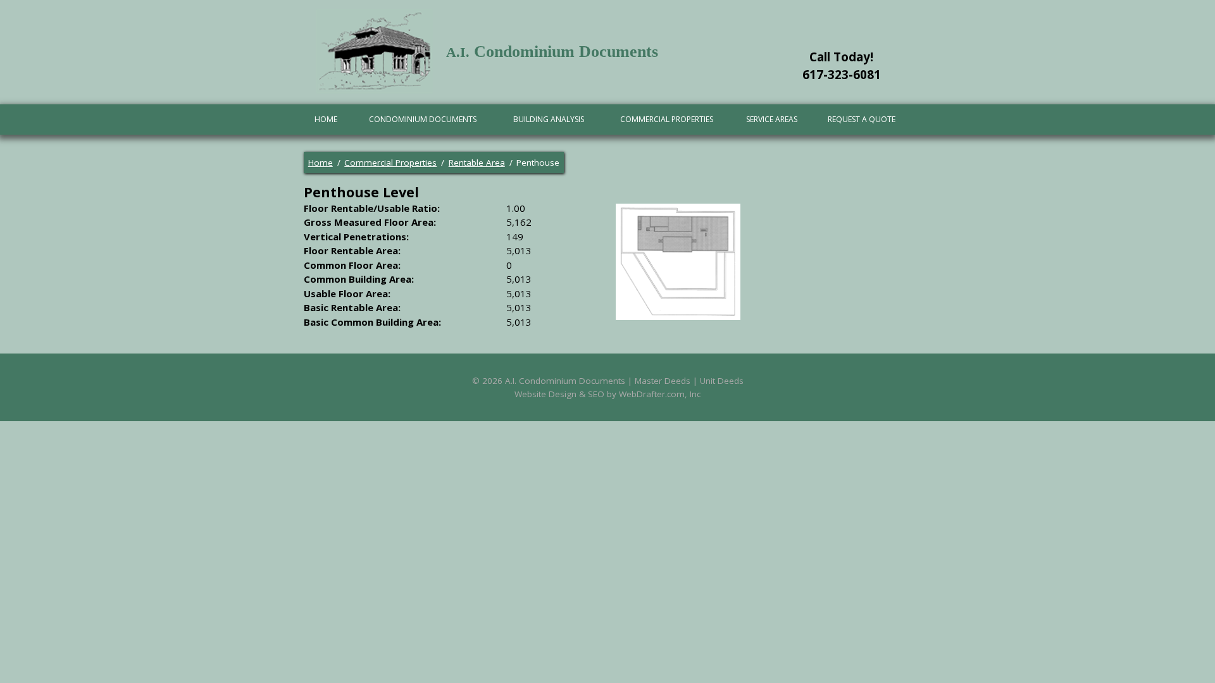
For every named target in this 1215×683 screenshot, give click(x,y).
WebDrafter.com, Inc (660, 394)
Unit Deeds (722, 380)
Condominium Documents (423, 119)
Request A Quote (861, 119)
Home (326, 119)
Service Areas (771, 119)
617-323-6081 (841, 74)
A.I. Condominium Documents (565, 380)
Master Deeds (662, 380)
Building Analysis (548, 119)
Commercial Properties (666, 119)
